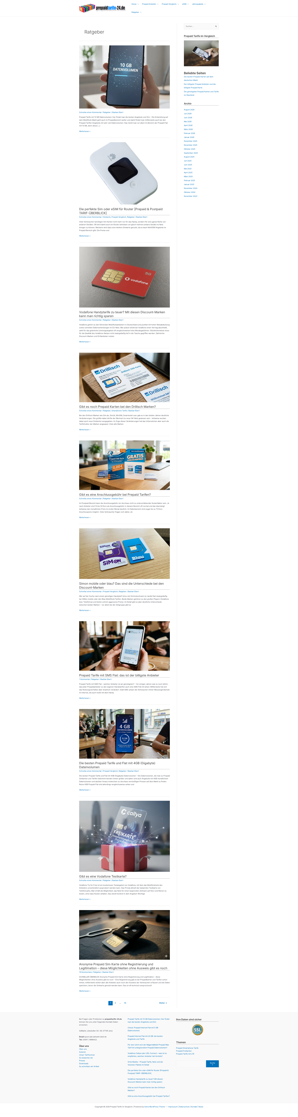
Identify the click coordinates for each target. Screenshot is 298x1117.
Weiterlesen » (84, 131)
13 (125, 1003)
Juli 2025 (187, 161)
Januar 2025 (189, 184)
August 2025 (189, 157)
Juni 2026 (188, 117)
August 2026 (189, 110)
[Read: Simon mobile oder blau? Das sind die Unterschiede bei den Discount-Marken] (124, 553)
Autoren (82, 1052)
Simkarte (107, 217)
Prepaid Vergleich (169, 4)
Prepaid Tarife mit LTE (185, 1054)
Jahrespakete (197, 4)
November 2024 (190, 188)
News (201, 1107)
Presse (82, 1060)
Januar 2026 (189, 137)
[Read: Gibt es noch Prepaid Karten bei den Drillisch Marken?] (124, 377)
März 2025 (188, 176)
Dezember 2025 (190, 141)
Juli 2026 (187, 113)
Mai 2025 (187, 169)
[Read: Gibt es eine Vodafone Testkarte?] (124, 836)
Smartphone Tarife (119, 411)
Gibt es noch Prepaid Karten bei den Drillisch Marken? (117, 406)
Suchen (212, 1064)
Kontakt (194, 1107)
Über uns (83, 1049)
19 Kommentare (85, 972)
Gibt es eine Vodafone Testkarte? (103, 876)
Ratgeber (135, 12)
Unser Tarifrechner (87, 1055)
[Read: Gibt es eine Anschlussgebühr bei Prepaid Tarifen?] (124, 465)
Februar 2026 (189, 133)
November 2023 (190, 196)
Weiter (163, 1003)
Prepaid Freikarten (184, 1051)
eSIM (184, 4)
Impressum (173, 1107)
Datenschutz (184, 1107)
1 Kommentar (84, 679)
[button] (137, 4)
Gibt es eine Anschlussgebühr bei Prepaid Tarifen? (115, 494)
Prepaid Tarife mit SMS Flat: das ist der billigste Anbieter (119, 675)
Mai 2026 (187, 121)
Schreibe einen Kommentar (90, 112)
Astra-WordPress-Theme (154, 1107)
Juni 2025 (188, 165)
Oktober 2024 (189, 192)
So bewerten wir (86, 1058)
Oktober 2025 (189, 149)
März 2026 (188, 129)
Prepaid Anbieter (149, 4)
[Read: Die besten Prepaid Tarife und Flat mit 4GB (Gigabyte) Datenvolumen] (124, 734)
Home (134, 4)
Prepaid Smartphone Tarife (187, 1048)
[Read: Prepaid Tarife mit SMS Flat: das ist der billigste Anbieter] (124, 646)
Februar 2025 (189, 180)
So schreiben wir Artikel (89, 1066)
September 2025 (191, 153)
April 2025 (188, 172)
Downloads (83, 1063)
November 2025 (190, 145)
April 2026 (188, 125)
